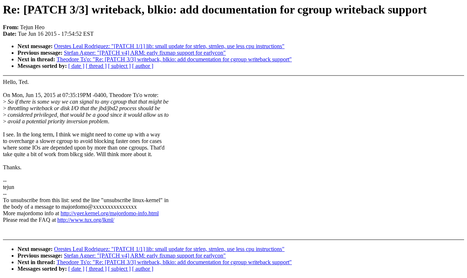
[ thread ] (96, 66)
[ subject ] (119, 66)
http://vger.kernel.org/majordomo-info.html (110, 213)
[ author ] (142, 66)
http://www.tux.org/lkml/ (85, 220)
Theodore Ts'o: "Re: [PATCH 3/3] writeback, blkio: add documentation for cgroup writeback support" (174, 59)
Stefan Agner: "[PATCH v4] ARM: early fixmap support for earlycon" (145, 53)
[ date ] (76, 66)
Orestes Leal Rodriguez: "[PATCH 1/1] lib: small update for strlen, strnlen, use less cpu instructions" (169, 46)
